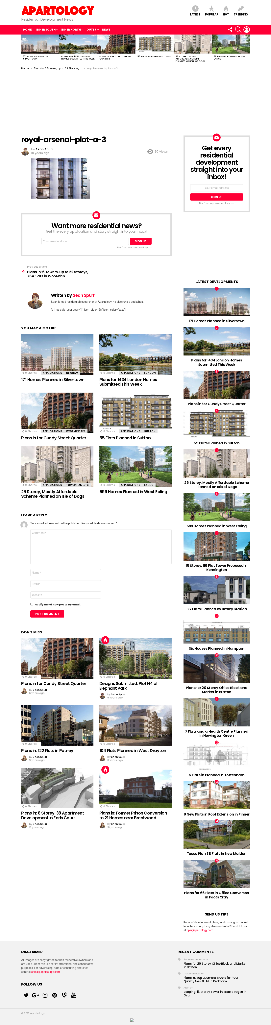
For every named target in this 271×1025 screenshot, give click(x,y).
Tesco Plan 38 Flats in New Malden (216, 853)
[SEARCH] (238, 30)
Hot (226, 14)
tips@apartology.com (200, 930)
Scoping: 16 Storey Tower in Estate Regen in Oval (215, 993)
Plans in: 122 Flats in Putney (47, 750)
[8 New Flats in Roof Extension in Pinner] (217, 795)
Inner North (71, 30)
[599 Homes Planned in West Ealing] (231, 44)
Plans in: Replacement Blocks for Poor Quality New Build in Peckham (211, 979)
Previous (23, 50)
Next (248, 50)
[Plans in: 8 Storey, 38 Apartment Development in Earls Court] (57, 788)
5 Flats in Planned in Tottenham (216, 774)
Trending (241, 14)
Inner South (46, 30)
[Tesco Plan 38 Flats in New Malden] (217, 834)
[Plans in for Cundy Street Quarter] (116, 44)
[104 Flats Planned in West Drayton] (135, 725)
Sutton (150, 431)
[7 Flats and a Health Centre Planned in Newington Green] (217, 712)
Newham (72, 373)
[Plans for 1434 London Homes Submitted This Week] (78, 44)
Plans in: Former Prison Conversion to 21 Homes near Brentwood (133, 815)
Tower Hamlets (77, 485)
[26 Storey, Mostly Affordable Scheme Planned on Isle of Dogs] (193, 44)
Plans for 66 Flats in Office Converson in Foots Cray (216, 895)
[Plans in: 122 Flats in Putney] (57, 725)
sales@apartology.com (45, 971)
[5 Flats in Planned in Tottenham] (217, 756)
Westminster (76, 431)
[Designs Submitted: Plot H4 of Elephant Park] (135, 658)
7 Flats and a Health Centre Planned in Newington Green (216, 733)
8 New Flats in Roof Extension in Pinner (216, 814)
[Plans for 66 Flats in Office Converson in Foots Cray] (217, 874)
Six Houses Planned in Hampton (216, 648)
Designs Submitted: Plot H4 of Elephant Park (128, 686)
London (150, 373)
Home (27, 30)
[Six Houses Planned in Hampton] (217, 629)
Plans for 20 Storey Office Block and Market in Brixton (217, 690)
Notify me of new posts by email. (58, 604)
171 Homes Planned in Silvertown (35, 57)
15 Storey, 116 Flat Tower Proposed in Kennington (216, 567)
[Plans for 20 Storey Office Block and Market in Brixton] (217, 668)
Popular (211, 14)
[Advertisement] (135, 100)
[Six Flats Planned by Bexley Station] (217, 590)
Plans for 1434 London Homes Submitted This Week (78, 57)
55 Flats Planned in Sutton (154, 56)
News (106, 30)
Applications (52, 373)
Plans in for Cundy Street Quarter (115, 57)
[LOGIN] (246, 30)
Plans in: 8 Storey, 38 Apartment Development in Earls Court (52, 815)
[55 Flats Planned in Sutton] (155, 44)
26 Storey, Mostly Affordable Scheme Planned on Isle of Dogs (191, 59)
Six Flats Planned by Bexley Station (216, 608)
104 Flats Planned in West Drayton (132, 750)
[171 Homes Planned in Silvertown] (40, 44)
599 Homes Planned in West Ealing (230, 57)
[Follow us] (230, 30)
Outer (91, 30)
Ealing (149, 485)
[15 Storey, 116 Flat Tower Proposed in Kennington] (217, 546)
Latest (195, 14)
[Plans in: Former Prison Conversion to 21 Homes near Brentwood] (135, 788)
